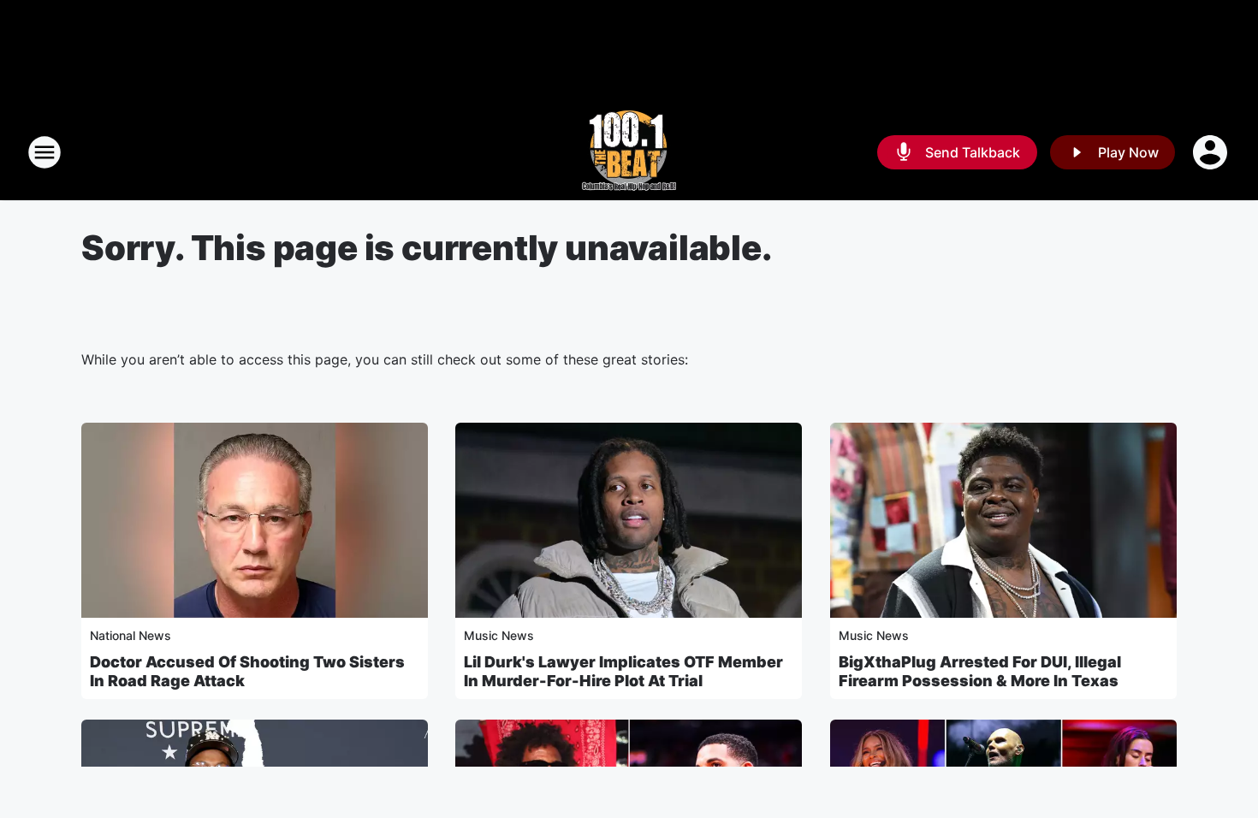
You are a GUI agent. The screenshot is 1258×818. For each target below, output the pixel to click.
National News (130, 635)
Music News (499, 635)
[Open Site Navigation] (44, 152)
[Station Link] (629, 152)
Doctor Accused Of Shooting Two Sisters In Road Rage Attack (247, 671)
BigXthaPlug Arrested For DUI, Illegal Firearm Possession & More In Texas (980, 671)
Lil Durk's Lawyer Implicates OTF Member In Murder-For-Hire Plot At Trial (623, 671)
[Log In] (1212, 152)
